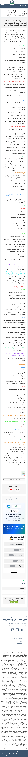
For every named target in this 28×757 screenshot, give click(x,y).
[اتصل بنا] (12, 630)
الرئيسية (24, 10)
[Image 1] (23, 473)
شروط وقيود (13, 753)
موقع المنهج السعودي (6, 751)
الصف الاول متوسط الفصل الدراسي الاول (18, 11)
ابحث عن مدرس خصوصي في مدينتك (17, 640)
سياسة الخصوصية (20, 643)
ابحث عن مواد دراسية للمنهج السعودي (16, 638)
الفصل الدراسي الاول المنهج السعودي (14, 10)
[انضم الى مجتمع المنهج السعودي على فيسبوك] (22, 630)
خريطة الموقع (5, 755)
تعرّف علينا (21, 637)
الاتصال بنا (21, 641)
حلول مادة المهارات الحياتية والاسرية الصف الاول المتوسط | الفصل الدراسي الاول (14, 498)
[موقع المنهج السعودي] (14, 2)
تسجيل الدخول (14, 602)
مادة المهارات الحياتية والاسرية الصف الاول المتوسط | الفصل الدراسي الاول (15, 13)
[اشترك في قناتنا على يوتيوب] (17, 630)
